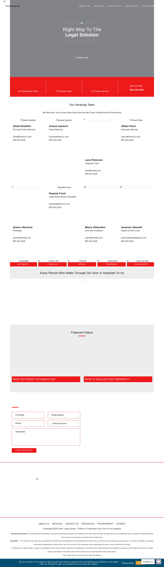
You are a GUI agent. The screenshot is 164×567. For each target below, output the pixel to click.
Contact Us (82, 58)
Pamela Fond (57, 193)
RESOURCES (88, 524)
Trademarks (17, 484)
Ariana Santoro (58, 126)
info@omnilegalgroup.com (53, 487)
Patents (15, 479)
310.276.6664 (130, 490)
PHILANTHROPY (105, 524)
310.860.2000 (94, 492)
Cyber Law (16, 493)
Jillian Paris (128, 126)
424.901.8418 (94, 508)
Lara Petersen (94, 160)
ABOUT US (44, 524)
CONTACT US (72, 524)
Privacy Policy (128, 563)
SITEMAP (120, 524)
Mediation (16, 507)
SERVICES (57, 524)
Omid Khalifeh (22, 126)
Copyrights (17, 489)
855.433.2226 (137, 90)
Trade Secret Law (20, 498)
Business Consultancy (22, 503)
